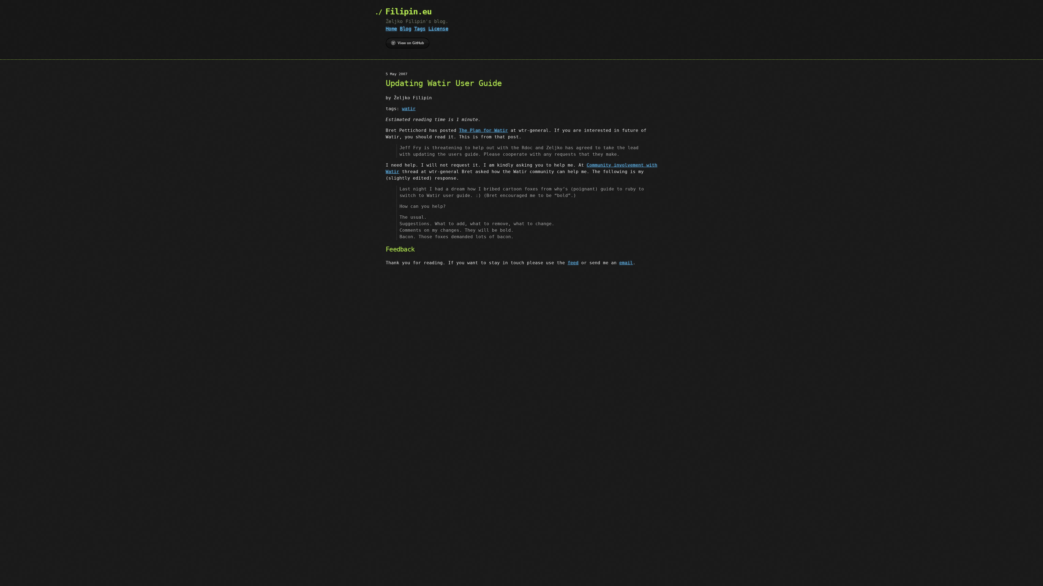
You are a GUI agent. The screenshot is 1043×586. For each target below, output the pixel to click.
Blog (405, 28)
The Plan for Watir (483, 130)
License (438, 28)
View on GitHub (411, 43)
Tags (420, 28)
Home (391, 28)
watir (409, 108)
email (626, 262)
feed (573, 262)
